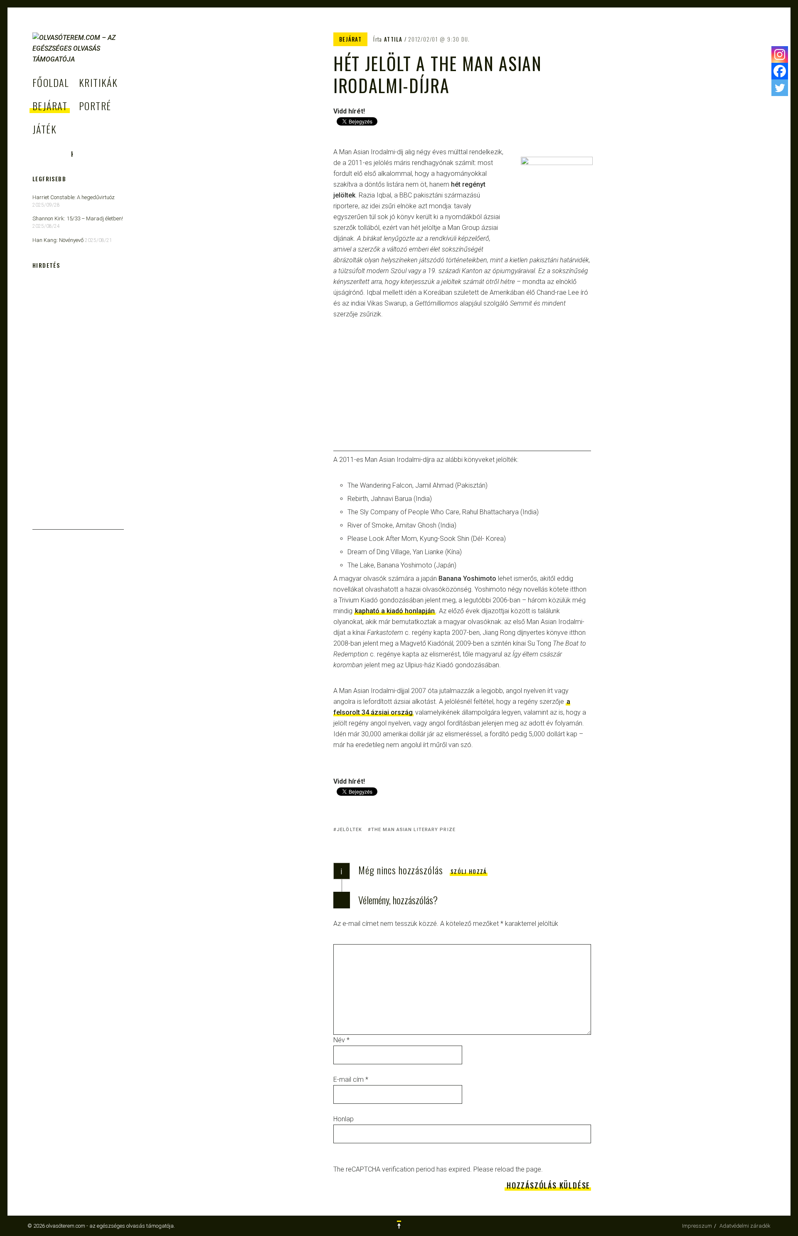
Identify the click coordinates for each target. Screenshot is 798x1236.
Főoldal (50, 82)
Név (341, 1040)
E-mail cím (350, 1079)
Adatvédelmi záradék (745, 1226)
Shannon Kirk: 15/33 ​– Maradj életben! (77, 218)
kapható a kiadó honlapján (395, 611)
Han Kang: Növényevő (58, 240)
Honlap (343, 1119)
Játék (44, 128)
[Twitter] (779, 87)
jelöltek (349, 829)
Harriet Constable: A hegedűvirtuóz (73, 197)
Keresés (71, 154)
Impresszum (697, 1226)
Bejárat (49, 105)
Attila (393, 39)
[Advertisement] (462, 393)
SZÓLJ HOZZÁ (469, 871)
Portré (95, 105)
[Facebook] (779, 71)
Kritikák (98, 82)
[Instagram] (779, 54)
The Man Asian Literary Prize (413, 829)
